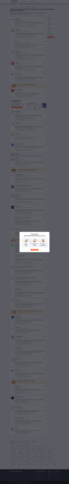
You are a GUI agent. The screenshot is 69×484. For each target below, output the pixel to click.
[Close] (48, 233)
